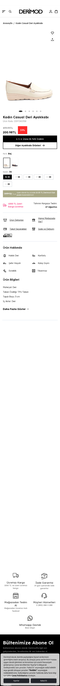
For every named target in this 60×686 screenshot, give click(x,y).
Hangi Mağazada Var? (46, 220)
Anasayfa (7, 23)
